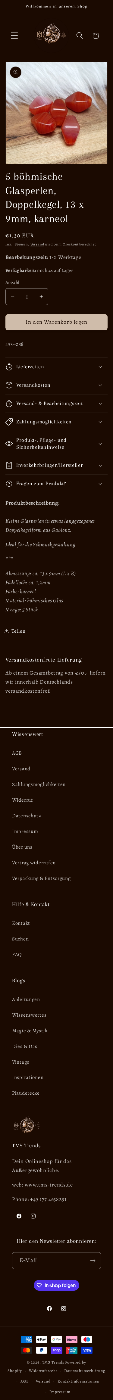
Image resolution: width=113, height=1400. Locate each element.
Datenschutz (26, 815)
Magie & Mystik (30, 1030)
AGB (17, 753)
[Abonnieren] (93, 1260)
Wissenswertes (29, 1015)
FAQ (17, 954)
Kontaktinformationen (78, 1381)
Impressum (25, 831)
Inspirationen (27, 1077)
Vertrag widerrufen (34, 862)
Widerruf (22, 800)
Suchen (20, 938)
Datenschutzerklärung (84, 1370)
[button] (15, 36)
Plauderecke (26, 1093)
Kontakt (21, 923)
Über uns (22, 846)
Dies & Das (24, 1046)
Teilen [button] (18, 631)
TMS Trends (53, 1362)
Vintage (21, 1062)
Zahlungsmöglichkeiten (39, 784)
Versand (37, 244)
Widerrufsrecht (43, 1370)
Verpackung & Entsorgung (41, 878)
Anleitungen (26, 999)
